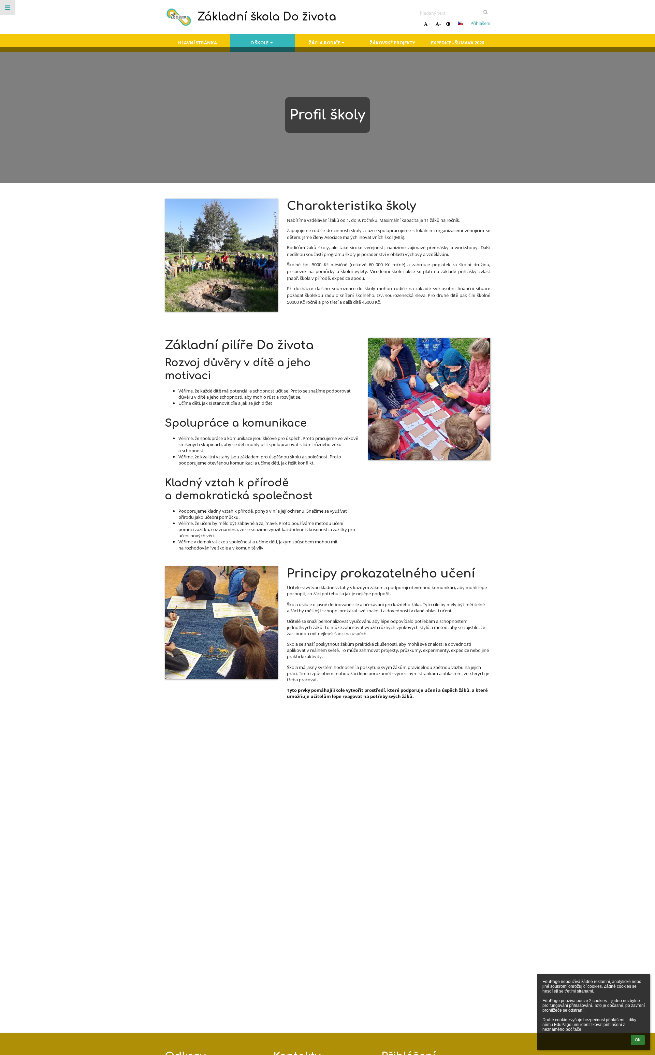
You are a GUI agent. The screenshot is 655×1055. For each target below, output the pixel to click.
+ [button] (429, 24)
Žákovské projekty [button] (392, 43)
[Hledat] (486, 12)
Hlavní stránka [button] (197, 43)
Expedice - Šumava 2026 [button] (457, 43)
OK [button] (638, 1040)
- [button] (440, 24)
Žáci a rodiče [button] (324, 43)
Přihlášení (480, 23)
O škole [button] (259, 43)
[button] (448, 24)
